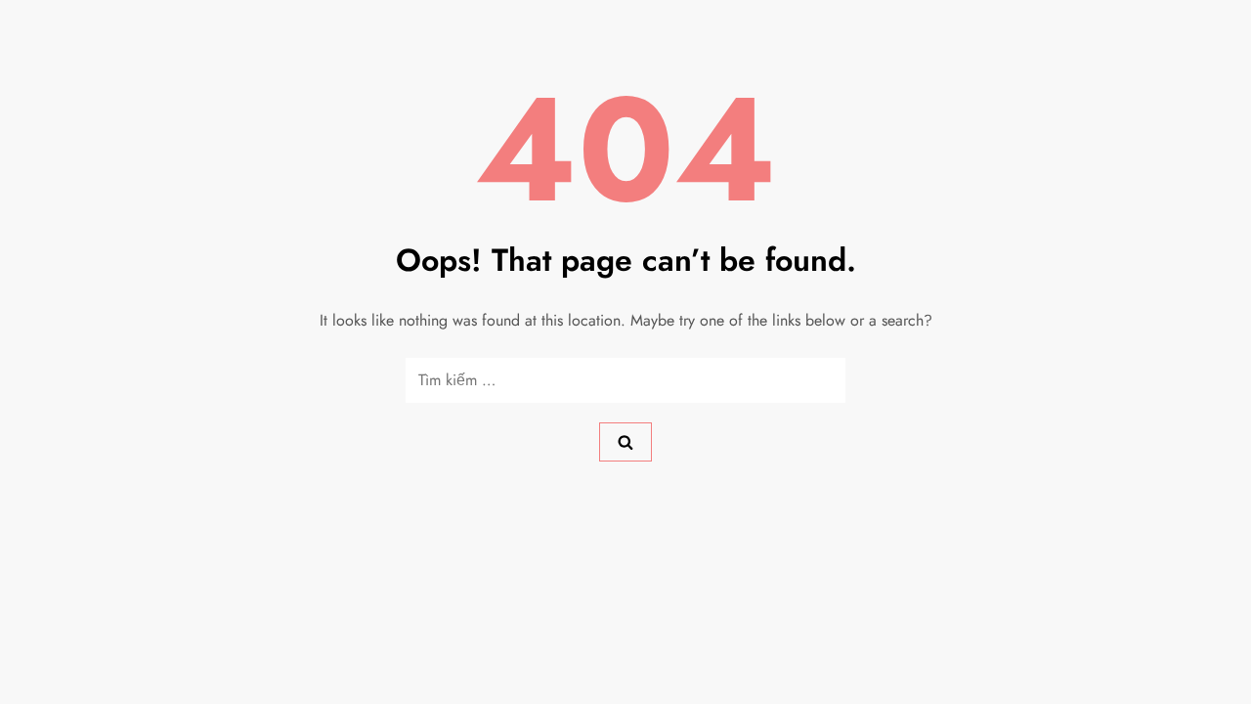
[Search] (625, 442)
